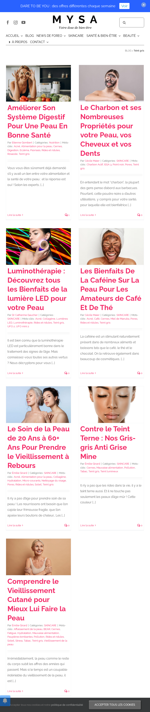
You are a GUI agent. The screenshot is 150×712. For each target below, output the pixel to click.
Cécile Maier (92, 160)
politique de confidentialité (67, 704)
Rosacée (12, 153)
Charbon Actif (95, 164)
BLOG (128, 50)
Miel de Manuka (120, 318)
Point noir (118, 164)
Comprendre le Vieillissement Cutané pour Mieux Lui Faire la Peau (36, 599)
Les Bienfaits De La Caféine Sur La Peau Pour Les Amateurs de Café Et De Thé (110, 289)
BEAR (47, 629)
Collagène (49, 318)
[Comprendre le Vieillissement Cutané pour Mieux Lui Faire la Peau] (38, 557)
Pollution (129, 467)
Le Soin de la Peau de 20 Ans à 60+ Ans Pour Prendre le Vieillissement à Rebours (38, 447)
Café (97, 318)
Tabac (83, 471)
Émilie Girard (19, 472)
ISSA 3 (108, 164)
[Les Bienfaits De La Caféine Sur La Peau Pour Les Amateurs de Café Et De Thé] (111, 246)
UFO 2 (11, 326)
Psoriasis (35, 150)
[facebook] (8, 22)
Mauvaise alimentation (109, 467)
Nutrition (54, 142)
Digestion (13, 150)
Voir (124, 6)
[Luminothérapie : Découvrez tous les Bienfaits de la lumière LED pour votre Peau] (38, 246)
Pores (128, 164)
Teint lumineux (109, 471)
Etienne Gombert (22, 142)
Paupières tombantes (20, 636)
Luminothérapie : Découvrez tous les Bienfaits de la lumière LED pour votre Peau (37, 289)
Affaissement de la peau (28, 629)
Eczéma (24, 150)
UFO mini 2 (22, 326)
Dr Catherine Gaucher (25, 315)
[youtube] (23, 22)
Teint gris (24, 153)
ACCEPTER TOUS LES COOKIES (115, 704)
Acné (17, 146)
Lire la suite (14, 215)
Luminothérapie (23, 322)
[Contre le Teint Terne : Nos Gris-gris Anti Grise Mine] (111, 404)
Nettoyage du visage (54, 480)
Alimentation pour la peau (36, 146)
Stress (19, 640)
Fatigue (11, 633)
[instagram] (16, 22)
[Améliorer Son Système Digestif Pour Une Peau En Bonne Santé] (38, 83)
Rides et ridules (51, 150)
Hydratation (14, 480)
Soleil (38, 484)
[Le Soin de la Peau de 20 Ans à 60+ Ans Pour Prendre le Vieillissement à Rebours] (38, 404)
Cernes (57, 146)
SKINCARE (123, 160)
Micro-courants (31, 480)
